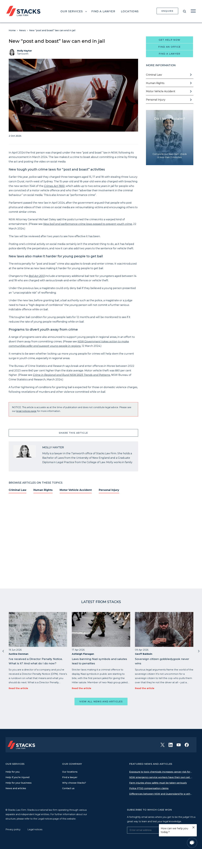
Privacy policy (13, 829)
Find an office (169, 46)
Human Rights (43, 489)
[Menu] (193, 11)
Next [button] (199, 651)
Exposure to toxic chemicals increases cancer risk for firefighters (160, 771)
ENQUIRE (167, 11)
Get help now (169, 39)
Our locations (69, 771)
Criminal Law (17, 489)
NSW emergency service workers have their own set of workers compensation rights (160, 777)
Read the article (18, 688)
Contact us (68, 788)
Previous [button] (3, 651)
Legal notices (34, 829)
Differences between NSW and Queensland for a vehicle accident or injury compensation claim (160, 793)
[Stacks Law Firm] (23, 10)
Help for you (13, 771)
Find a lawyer (169, 53)
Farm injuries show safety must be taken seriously (158, 782)
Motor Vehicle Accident (76, 489)
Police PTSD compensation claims (149, 788)
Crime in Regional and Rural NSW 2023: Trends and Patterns (71, 374)
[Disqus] (73, 539)
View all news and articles (101, 701)
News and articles (16, 788)
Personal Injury (109, 489)
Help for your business (19, 782)
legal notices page (26, 411)
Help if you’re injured (17, 777)
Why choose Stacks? (74, 782)
